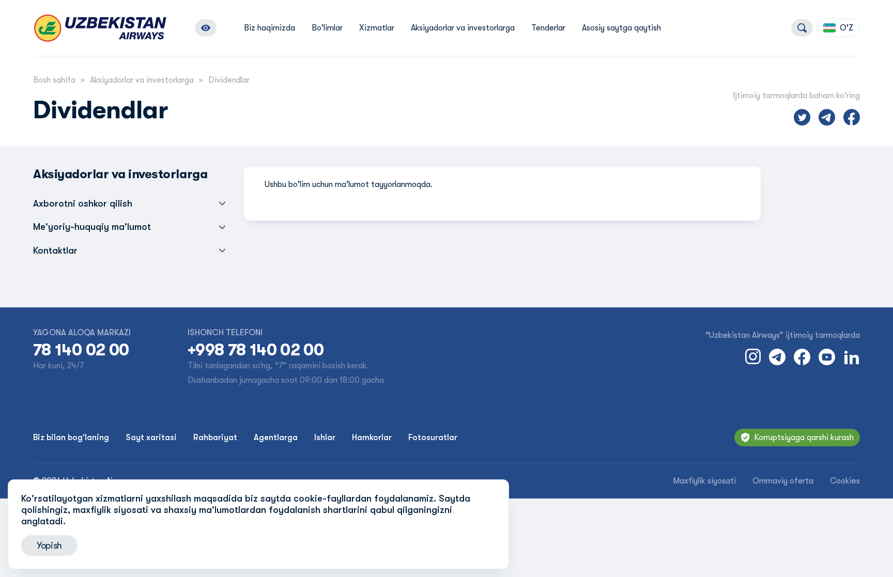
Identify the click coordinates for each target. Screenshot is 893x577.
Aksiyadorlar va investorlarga (463, 28)
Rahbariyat (215, 437)
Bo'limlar (327, 28)
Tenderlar (548, 28)
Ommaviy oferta (782, 481)
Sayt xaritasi (151, 437)
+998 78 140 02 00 (256, 350)
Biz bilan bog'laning (71, 437)
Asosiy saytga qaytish (621, 28)
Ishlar (324, 437)
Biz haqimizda (269, 28)
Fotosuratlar (432, 437)
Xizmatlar (376, 28)
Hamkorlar (372, 437)
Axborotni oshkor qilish (82, 203)
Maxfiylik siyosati (704, 481)
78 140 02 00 (81, 350)
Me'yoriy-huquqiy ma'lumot (92, 227)
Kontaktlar (55, 250)
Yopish (49, 545)
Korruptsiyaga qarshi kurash (804, 437)
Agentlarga (276, 437)
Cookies (845, 481)
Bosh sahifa (54, 80)
